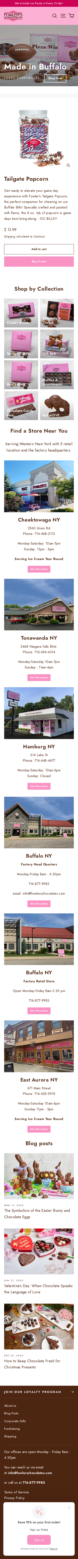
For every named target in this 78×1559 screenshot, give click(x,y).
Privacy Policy (14, 1498)
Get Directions (39, 677)
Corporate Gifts (15, 1421)
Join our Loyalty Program (32, 1392)
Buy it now (39, 261)
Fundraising (12, 1428)
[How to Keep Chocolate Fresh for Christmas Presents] (39, 1326)
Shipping (9, 236)
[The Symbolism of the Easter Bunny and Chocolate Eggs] (39, 1176)
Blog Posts (11, 1413)
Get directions (39, 569)
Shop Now (55, 78)
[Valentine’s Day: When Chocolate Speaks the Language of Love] (39, 1251)
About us (10, 1405)
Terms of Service (16, 1492)
